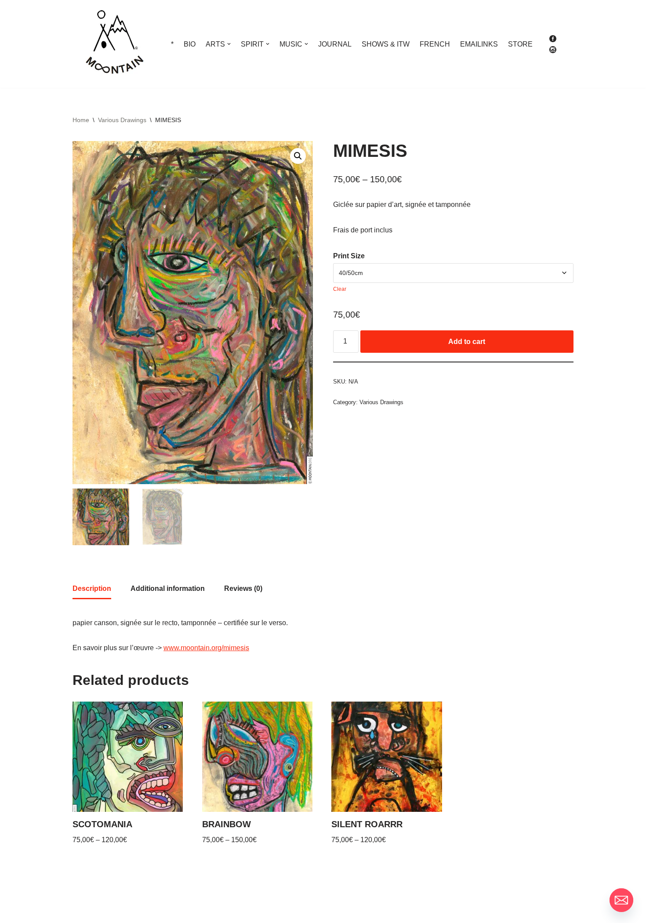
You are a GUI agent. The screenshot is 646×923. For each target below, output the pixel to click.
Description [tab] (92, 588)
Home (81, 119)
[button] (229, 44)
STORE (520, 44)
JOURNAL (335, 44)
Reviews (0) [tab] (243, 588)
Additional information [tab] (168, 588)
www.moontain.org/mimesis (206, 648)
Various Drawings (122, 119)
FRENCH (435, 44)
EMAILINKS (479, 44)
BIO (190, 44)
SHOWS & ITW (386, 44)
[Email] (621, 900)
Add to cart (466, 341)
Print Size (349, 256)
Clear (339, 289)
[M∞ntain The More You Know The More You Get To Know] (114, 44)
